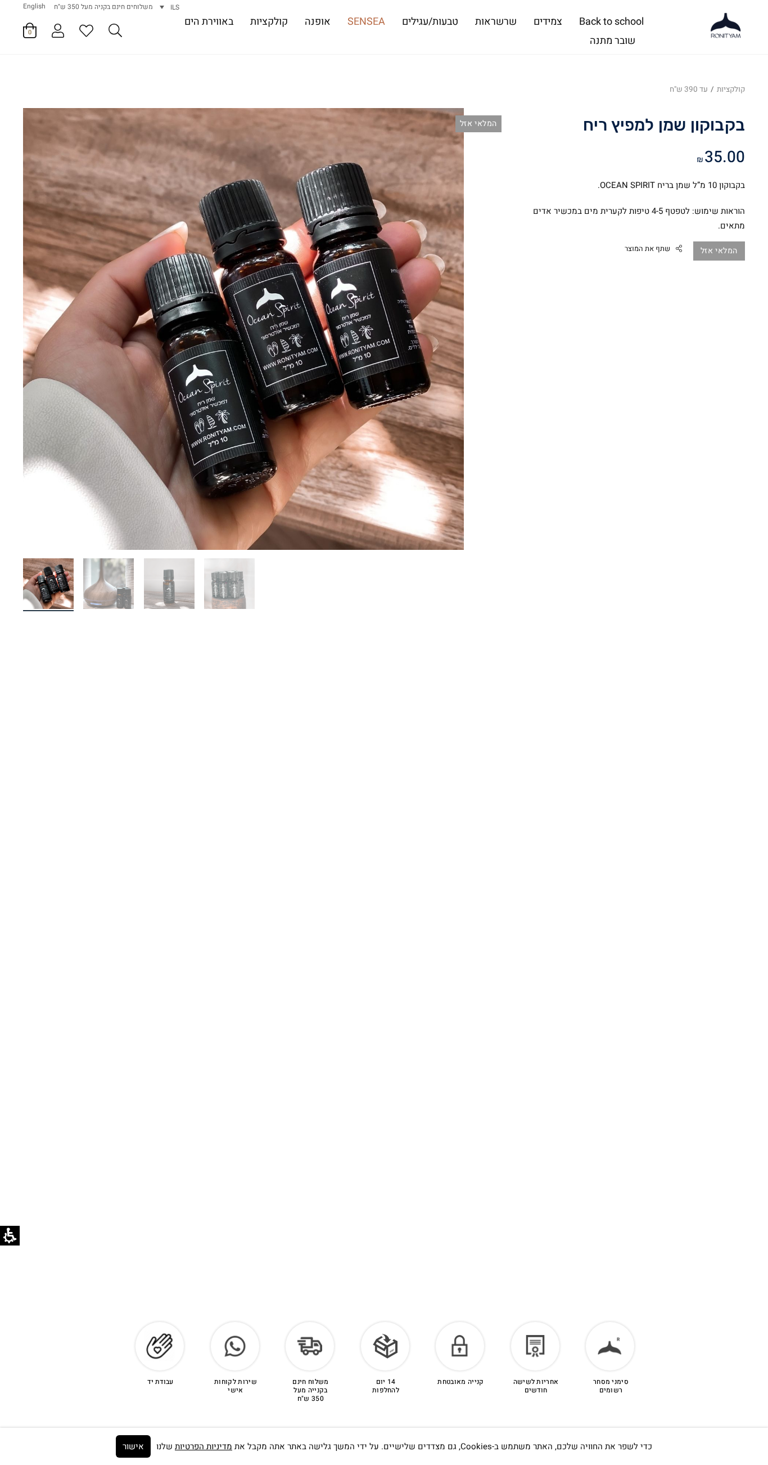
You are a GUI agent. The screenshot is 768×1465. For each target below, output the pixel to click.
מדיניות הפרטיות (203, 1446)
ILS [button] (174, 7)
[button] (115, 32)
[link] (726, 26)
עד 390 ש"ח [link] (689, 89)
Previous (435, 318)
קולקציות (731, 89)
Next (52, 318)
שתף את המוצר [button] (647, 249)
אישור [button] (133, 1446)
